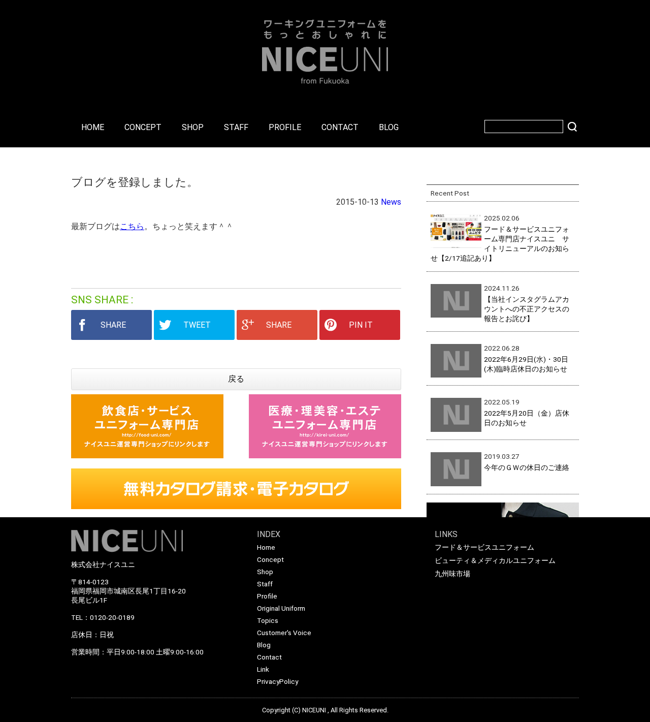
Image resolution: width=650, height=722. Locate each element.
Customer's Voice (284, 633)
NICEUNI (314, 710)
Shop (265, 572)
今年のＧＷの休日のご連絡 (526, 467)
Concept (270, 559)
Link (263, 669)
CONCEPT (142, 127)
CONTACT (340, 127)
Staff (265, 584)
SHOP (193, 127)
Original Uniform (281, 608)
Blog (264, 645)
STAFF (236, 127)
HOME (92, 127)
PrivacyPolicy (277, 681)
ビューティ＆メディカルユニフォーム (495, 560)
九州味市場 (452, 574)
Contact (269, 657)
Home (266, 547)
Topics (267, 620)
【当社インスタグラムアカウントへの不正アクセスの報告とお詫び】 (526, 309)
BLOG (389, 127)
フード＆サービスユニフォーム (484, 547)
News (391, 202)
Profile (267, 596)
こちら (132, 226)
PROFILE (285, 127)
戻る (236, 379)
